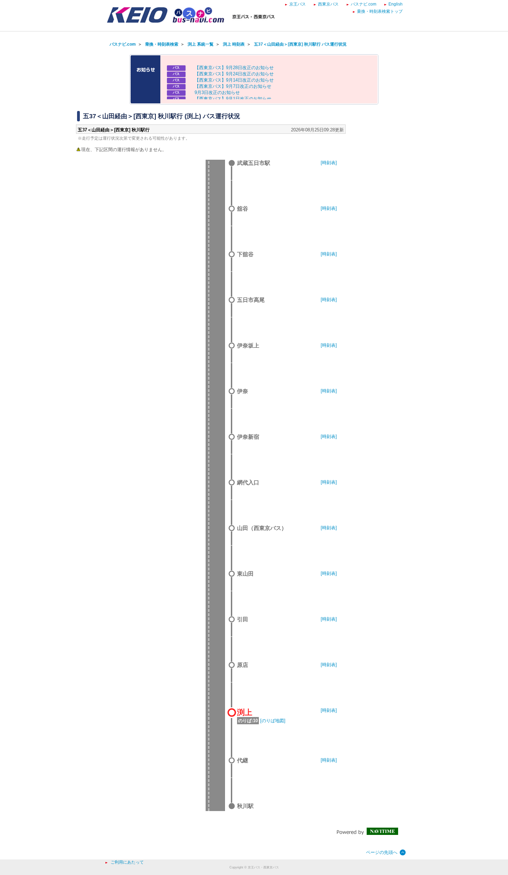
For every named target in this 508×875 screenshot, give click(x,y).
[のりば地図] (272, 720)
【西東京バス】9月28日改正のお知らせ (234, 67)
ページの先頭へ (381, 852)
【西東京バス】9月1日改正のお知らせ (233, 98)
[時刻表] (329, 162)
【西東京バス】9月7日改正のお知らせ (233, 86)
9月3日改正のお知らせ (217, 92)
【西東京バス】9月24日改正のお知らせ (234, 73)
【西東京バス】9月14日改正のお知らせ (234, 80)
